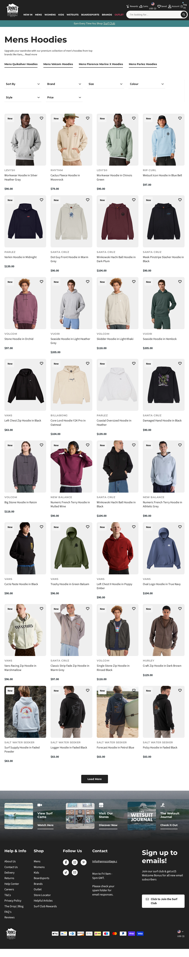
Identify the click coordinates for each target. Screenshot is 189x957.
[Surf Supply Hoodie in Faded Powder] (25, 712)
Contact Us (11, 867)
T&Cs (7, 895)
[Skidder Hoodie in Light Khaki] (117, 303)
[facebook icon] (66, 864)
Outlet (119, 14)
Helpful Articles (43, 901)
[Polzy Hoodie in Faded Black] (164, 712)
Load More (94, 779)
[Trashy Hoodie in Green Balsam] (71, 548)
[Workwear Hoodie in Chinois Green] (117, 140)
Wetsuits (73, 14)
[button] (41, 119)
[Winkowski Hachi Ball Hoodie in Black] (117, 466)
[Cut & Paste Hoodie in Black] (25, 548)
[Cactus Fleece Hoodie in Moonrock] (71, 140)
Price (50, 97)
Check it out (169, 825)
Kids (61, 14)
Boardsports (90, 14)
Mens (38, 14)
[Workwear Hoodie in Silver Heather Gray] (25, 140)
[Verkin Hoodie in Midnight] (25, 221)
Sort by (10, 84)
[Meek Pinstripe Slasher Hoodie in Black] (164, 221)
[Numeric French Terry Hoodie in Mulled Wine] (71, 466)
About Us (10, 861)
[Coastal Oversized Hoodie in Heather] (117, 385)
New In (27, 14)
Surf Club (109, 23)
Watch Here (45, 825)
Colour (134, 84)
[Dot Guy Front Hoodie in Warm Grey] (71, 221)
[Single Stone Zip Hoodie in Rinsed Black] (117, 630)
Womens (50, 14)
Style (9, 97)
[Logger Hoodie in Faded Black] (71, 712)
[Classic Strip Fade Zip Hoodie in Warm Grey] (71, 630)
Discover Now (108, 825)
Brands (107, 14)
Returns (9, 878)
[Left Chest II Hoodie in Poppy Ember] (117, 548)
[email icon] (75, 874)
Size (91, 84)
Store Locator (42, 895)
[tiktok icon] (66, 874)
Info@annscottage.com (106, 861)
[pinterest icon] (84, 864)
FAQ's (7, 912)
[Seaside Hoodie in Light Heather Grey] (71, 303)
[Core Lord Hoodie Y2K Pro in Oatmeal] (71, 385)
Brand (51, 84)
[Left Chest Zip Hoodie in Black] (25, 385)
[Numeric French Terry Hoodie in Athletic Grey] (164, 466)
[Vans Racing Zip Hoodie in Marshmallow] (25, 630)
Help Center (11, 884)
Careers (9, 889)
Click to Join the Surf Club (164, 901)
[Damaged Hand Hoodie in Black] (164, 385)
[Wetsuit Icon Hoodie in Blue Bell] (164, 140)
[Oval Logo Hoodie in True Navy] (164, 548)
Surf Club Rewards (45, 906)
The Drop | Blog (13, 906)
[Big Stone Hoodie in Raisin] (25, 466)
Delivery (9, 873)
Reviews (9, 917)
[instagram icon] (75, 864)
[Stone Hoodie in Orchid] (25, 303)
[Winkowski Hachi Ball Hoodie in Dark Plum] (117, 221)
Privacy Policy (12, 901)
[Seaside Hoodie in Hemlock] (164, 303)
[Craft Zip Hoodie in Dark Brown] (164, 630)
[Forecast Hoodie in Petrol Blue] (117, 712)
